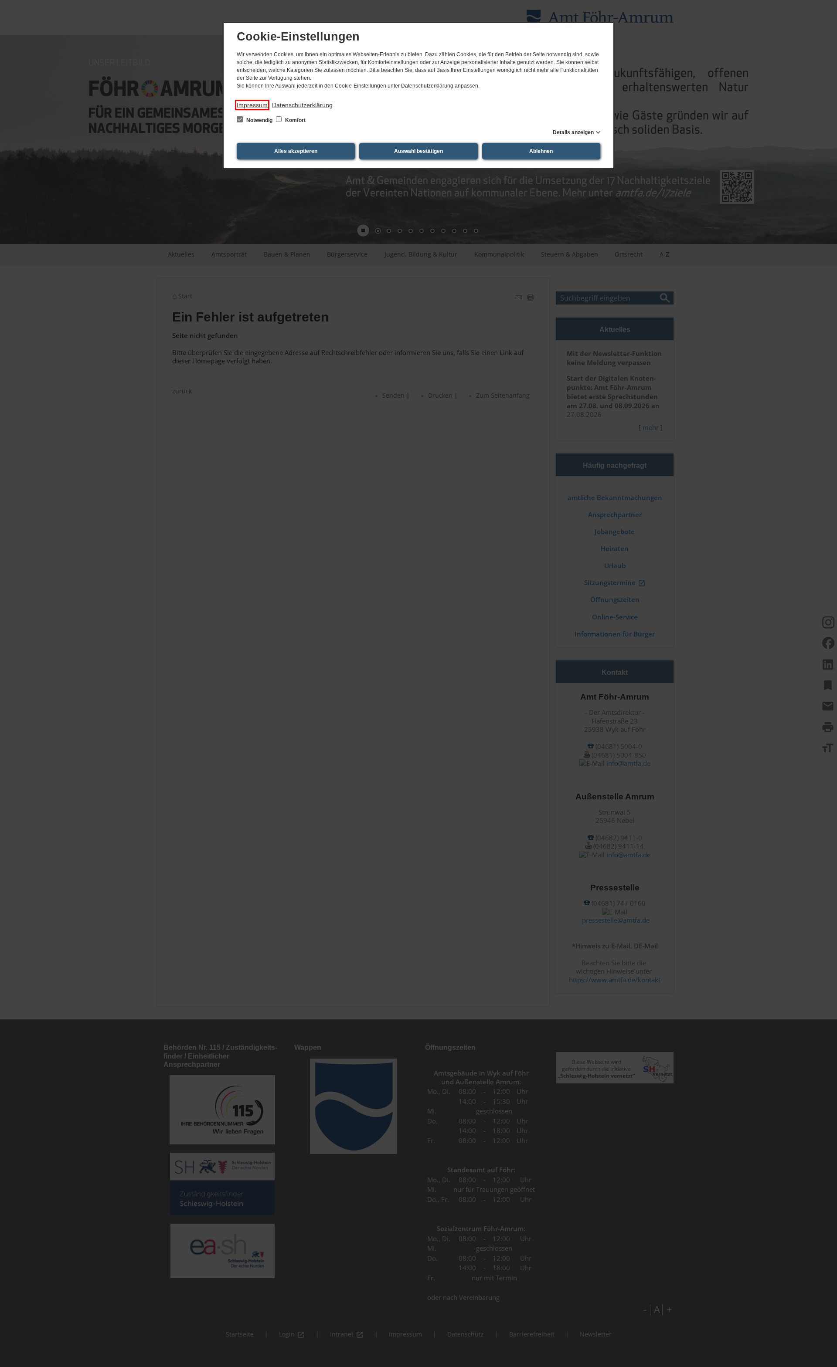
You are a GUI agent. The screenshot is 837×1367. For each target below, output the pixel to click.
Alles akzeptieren (295, 151)
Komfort (295, 120)
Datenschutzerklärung (302, 105)
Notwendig (259, 120)
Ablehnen (541, 151)
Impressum (252, 105)
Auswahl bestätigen (418, 151)
